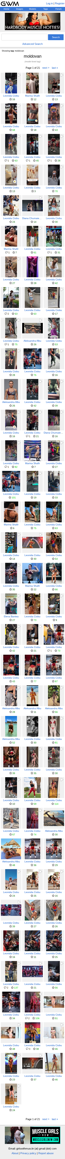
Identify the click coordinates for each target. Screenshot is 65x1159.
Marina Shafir (32, 95)
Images (19, 9)
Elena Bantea (11, 616)
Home (6, 9)
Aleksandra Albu (32, 340)
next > (45, 67)
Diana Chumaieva (32, 218)
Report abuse (46, 1153)
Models (32, 9)
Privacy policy (28, 1153)
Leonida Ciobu (11, 95)
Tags (45, 9)
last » (55, 67)
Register (59, 3)
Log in (49, 3)
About (15, 1153)
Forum (58, 9)
